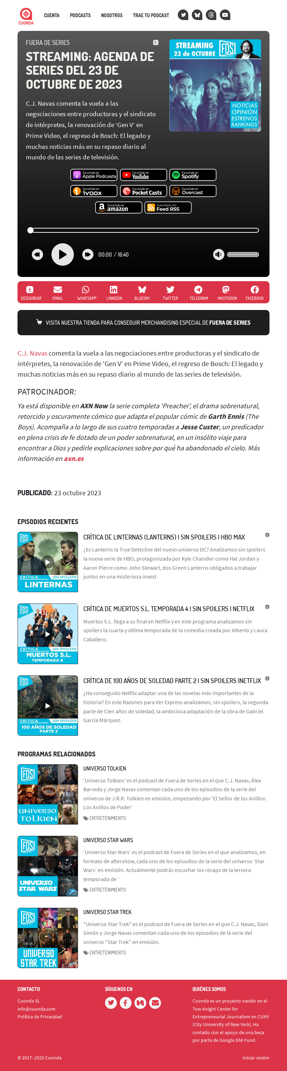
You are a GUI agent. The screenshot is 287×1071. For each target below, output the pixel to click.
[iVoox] (94, 191)
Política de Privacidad (40, 1016)
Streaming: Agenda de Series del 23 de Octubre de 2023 (90, 70)
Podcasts (80, 15)
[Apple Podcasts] (94, 175)
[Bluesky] (197, 14)
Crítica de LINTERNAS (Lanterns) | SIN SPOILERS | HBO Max (164, 537)
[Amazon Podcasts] (118, 207)
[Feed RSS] (168, 207)
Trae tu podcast (151, 15)
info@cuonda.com (37, 1009)
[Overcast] (193, 191)
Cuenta (51, 15)
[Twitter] (183, 14)
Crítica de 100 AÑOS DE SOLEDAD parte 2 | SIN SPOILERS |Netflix (172, 680)
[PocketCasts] (143, 191)
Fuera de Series (48, 42)
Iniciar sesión (256, 1058)
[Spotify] (193, 175)
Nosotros (111, 15)
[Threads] (211, 14)
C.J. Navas (32, 353)
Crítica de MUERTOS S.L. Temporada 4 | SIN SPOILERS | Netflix (168, 608)
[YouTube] (225, 14)
